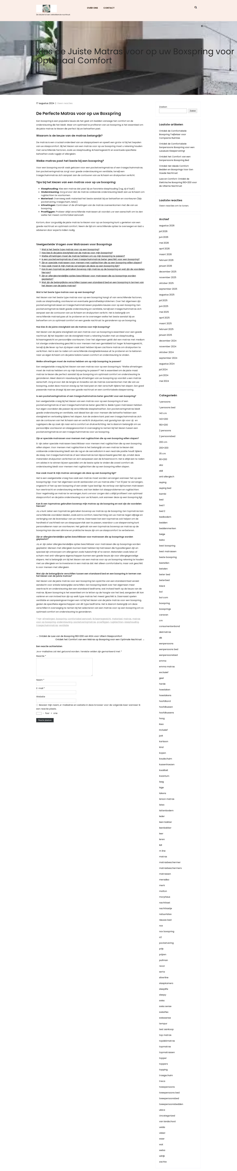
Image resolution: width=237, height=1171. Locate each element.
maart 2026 (165, 254)
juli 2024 (163, 369)
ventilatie (64, 625)
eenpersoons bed (168, 649)
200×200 (163, 447)
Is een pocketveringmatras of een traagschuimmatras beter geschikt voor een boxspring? (91, 259)
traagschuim (166, 1075)
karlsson (163, 741)
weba (162, 1150)
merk (162, 885)
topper (163, 1058)
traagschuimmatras (47, 625)
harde (162, 683)
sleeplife (163, 989)
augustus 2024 (167, 363)
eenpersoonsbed (168, 655)
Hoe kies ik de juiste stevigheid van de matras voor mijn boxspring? (77, 252)
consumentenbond (169, 626)
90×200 (163, 459)
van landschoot (167, 1121)
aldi (161, 470)
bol (161, 591)
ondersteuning (64, 622)
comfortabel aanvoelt (80, 618)
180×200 (163, 424)
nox (161, 925)
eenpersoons (166, 643)
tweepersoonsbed (169, 1098)
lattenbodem (166, 810)
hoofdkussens (166, 712)
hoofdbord (165, 701)
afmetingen (48, 618)
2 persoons (165, 430)
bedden (163, 522)
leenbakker (165, 827)
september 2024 (168, 358)
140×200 (163, 419)
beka (162, 539)
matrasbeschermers (170, 868)
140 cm (163, 413)
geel (161, 678)
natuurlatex (165, 914)
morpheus (164, 896)
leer (161, 833)
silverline (163, 977)
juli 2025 (163, 300)
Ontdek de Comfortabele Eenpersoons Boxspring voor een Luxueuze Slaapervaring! (176, 147)
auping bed (165, 488)
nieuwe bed (165, 920)
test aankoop (166, 1029)
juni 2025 (163, 306)
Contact (109, 7)
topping (163, 1069)
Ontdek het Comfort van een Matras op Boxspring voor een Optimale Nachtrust (100, 639)
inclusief (163, 729)
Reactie (41, 656)
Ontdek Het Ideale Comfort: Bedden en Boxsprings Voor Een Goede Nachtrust (176, 169)
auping (162, 482)
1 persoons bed (167, 407)
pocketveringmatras (84, 622)
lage (161, 787)
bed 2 (162, 511)
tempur (163, 1023)
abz (161, 465)
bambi (162, 493)
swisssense (165, 1017)
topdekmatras (167, 1040)
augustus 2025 (166, 294)
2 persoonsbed (167, 436)
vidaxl (162, 1133)
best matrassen (167, 551)
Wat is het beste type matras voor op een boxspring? (70, 249)
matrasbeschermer (170, 862)
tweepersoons (167, 1086)
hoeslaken (164, 689)
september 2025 (168, 288)
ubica (162, 1110)
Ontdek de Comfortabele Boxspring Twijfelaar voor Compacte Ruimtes (173, 134)
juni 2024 (163, 375)
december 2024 (168, 340)
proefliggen (103, 622)
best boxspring (167, 545)
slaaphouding (131, 622)
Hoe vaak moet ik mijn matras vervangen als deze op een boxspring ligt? (81, 265)
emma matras (167, 666)
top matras (165, 1035)
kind (161, 747)
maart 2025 (165, 323)
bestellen (164, 563)
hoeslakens (165, 695)
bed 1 (162, 505)
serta (162, 971)
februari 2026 (166, 260)
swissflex (163, 1012)
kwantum (164, 776)
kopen (162, 753)
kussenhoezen (166, 764)
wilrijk (162, 1156)
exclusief (163, 672)
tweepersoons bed (169, 1092)
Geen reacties (65, 103)
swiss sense (165, 1006)
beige (162, 534)
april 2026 (164, 248)
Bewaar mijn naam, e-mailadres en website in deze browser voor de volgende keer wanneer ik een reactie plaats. (88, 706)
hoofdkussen (166, 706)
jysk (161, 735)
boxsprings (165, 609)
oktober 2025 (166, 283)
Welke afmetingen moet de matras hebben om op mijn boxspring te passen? (83, 256)
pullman (163, 960)
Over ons (92, 7)
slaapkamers (166, 983)
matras (127, 618)
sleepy (162, 994)
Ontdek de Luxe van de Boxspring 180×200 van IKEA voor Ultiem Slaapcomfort (79, 636)
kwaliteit (163, 770)
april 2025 (164, 317)
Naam (40, 679)
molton (163, 891)
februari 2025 (166, 329)
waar (162, 1138)
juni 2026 (163, 237)
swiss (162, 1000)
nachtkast (164, 902)
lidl (160, 845)
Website (40, 696)
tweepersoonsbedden (171, 1104)
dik (160, 637)
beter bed (164, 574)
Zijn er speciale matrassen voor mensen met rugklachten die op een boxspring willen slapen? (92, 262)
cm (161, 620)
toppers (163, 1063)
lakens (162, 793)
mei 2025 (164, 312)
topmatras (165, 1046)
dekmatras (165, 632)
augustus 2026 (166, 225)
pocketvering (166, 943)
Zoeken (163, 106)
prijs (161, 948)
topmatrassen (167, 1052)
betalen (163, 568)
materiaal (117, 618)
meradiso (164, 879)
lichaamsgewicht (102, 618)
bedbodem (165, 516)
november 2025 (167, 277)
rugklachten (116, 622)
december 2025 (167, 271)
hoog (162, 718)
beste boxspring (168, 557)
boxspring (61, 618)
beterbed (164, 580)
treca (162, 1081)
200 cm (163, 442)
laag (161, 781)
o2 (160, 937)
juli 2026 (163, 231)
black (162, 586)
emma (162, 660)
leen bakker (165, 822)
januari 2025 (165, 335)
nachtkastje (165, 908)
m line (162, 850)
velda (162, 1127)
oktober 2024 (166, 352)
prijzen (162, 954)
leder (162, 816)
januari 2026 (165, 265)
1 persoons (164, 401)
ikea (161, 724)
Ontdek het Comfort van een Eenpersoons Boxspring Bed (175, 158)
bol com (163, 597)
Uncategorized (167, 1115)
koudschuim (165, 758)
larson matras (166, 799)
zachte (163, 1161)
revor (162, 966)
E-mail (40, 688)
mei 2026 (164, 242)
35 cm (162, 453)
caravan (163, 614)
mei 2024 (164, 381)
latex (161, 804)
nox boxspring (166, 931)
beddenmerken (167, 528)
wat (161, 1144)
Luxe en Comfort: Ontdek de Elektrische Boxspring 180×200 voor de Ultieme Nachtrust (178, 182)
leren (162, 839)
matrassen (165, 873)
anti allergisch (166, 476)
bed (161, 499)
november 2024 (167, 346)
